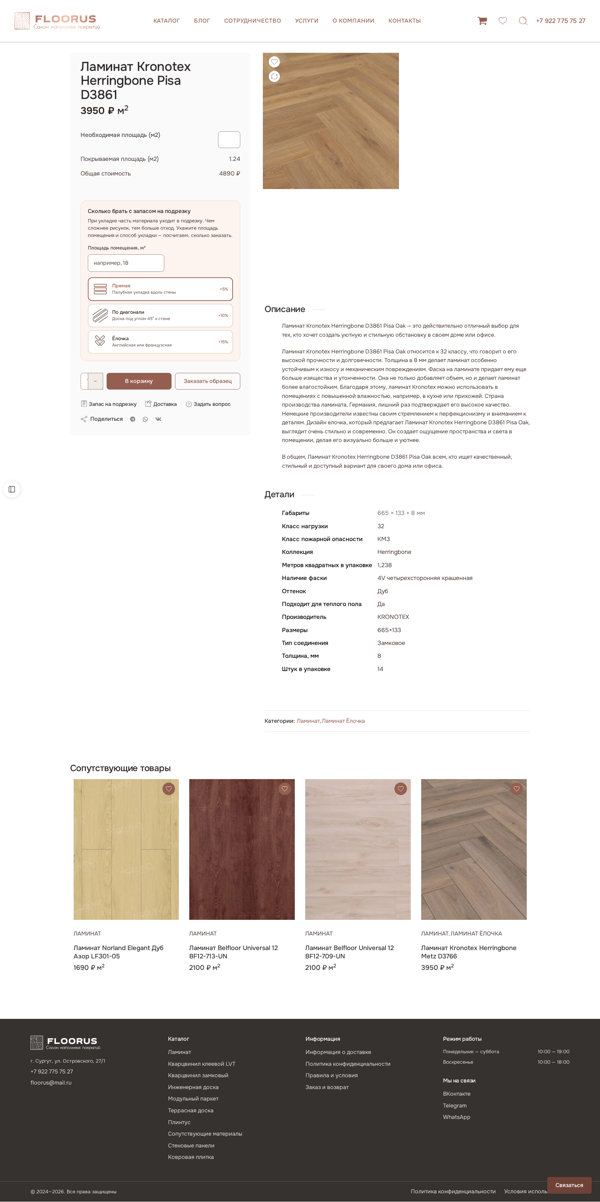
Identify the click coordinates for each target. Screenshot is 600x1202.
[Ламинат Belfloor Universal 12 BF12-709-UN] (358, 849)
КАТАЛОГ (167, 20)
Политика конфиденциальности (348, 1064)
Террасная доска (191, 1110)
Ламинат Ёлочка (343, 721)
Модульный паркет (193, 1098)
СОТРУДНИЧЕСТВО (252, 20)
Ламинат (308, 721)
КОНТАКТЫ (405, 20)
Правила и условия (332, 1075)
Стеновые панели (191, 1145)
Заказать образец (208, 381)
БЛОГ (202, 20)
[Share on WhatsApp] (145, 419)
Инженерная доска (193, 1087)
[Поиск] (523, 20)
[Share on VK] (158, 419)
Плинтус (179, 1122)
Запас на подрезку (112, 404)
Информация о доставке (338, 1052)
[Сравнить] (274, 76)
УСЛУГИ (307, 20)
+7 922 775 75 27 (560, 21)
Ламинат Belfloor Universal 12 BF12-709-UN (349, 952)
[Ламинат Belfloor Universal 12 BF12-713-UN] (242, 849)
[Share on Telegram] (132, 419)
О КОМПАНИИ (354, 20)
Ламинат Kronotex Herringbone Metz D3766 (469, 952)
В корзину (139, 381)
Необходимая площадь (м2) (120, 135)
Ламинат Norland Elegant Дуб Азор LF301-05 (119, 952)
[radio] (160, 289)
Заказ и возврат (327, 1087)
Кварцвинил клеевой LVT (201, 1064)
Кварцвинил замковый (198, 1075)
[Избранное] (274, 61)
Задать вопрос (211, 404)
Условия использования (536, 1191)
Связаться (569, 1185)
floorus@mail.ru (51, 1082)
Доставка (164, 404)
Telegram (455, 1105)
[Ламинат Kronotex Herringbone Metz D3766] (474, 849)
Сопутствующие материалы (205, 1133)
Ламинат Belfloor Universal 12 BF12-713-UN (233, 952)
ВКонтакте (456, 1093)
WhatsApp (456, 1117)
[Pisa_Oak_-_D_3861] (331, 121)
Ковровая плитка (191, 1157)
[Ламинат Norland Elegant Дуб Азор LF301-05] (126, 849)
